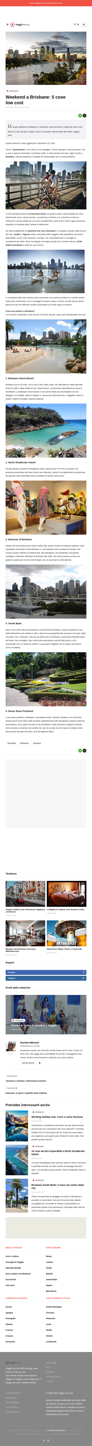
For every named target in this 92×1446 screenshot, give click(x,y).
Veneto (49, 1336)
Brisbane (24, 743)
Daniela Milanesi (29, 1042)
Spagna (9, 1313)
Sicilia (49, 1330)
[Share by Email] (84, 116)
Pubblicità (50, 1372)
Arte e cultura (12, 1256)
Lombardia (51, 1342)
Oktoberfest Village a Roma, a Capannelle (64, 949)
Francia (9, 1330)
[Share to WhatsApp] (80, 116)
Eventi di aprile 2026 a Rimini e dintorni (52, 1025)
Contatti (49, 1381)
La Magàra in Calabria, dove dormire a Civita (65, 909)
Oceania (37, 743)
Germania (10, 1342)
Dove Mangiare (12, 1402)
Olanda (9, 1324)
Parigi (49, 1268)
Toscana (50, 1313)
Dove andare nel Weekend (18, 1274)
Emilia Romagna (54, 1307)
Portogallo (11, 1318)
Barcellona (51, 1291)
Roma (49, 1256)
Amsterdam (51, 1279)
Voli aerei (10, 1285)
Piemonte (50, 1318)
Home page (51, 1363)
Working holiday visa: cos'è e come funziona (57, 1116)
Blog (48, 1367)
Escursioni (11, 1279)
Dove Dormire (12, 1407)
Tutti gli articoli (28, 1063)
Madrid (49, 1274)
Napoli (49, 1285)
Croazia (9, 1336)
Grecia (9, 1307)
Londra (49, 1262)
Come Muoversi (13, 1412)
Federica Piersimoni (56, 1430)
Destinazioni (11, 1398)
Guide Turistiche (13, 1393)
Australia (11, 743)
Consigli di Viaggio (15, 1262)
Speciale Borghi (13, 1268)
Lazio (48, 1324)
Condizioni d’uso (53, 1377)
